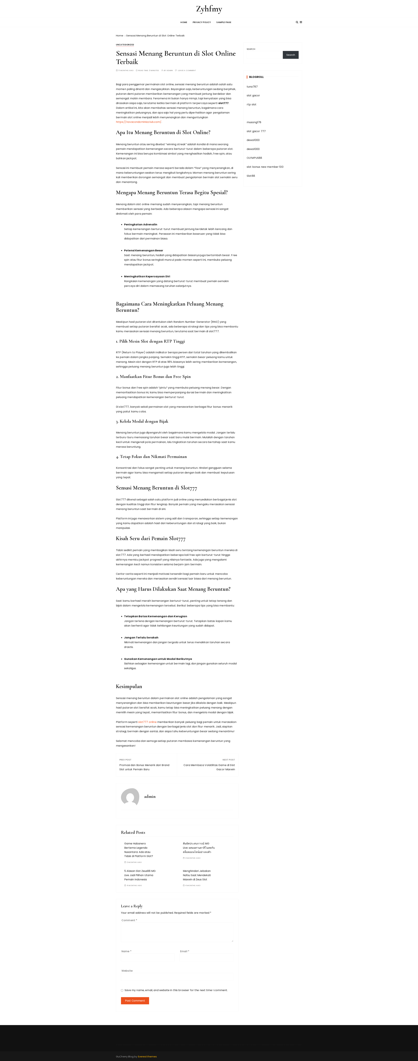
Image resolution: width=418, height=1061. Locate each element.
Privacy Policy (202, 22)
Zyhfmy (209, 9)
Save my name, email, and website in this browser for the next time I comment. (176, 990)
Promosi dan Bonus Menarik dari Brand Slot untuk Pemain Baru (144, 767)
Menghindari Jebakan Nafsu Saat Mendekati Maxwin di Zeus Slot (197, 875)
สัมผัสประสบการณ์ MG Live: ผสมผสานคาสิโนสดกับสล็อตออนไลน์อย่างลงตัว (199, 848)
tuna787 (252, 87)
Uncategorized (125, 44)
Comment (129, 920)
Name (126, 951)
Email (184, 951)
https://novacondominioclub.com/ (138, 122)
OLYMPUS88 (254, 158)
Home (183, 22)
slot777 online (147, 722)
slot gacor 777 (256, 131)
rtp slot (251, 104)
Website (127, 971)
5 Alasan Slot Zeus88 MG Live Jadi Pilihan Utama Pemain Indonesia (140, 875)
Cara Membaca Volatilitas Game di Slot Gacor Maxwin (209, 767)
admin (170, 70)
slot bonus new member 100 (265, 167)
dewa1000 (253, 140)
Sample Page (223, 22)
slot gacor (253, 95)
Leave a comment (187, 70)
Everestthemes (147, 1056)
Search (251, 49)
